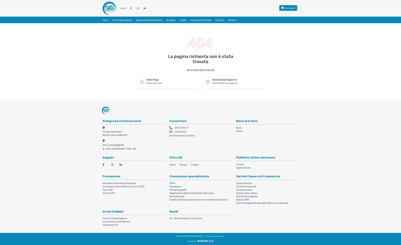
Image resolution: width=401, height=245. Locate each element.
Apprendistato (243, 168)
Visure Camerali (244, 183)
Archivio (232, 20)
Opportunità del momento (149, 20)
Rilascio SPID (242, 199)
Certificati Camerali (246, 186)
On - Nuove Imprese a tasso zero (185, 218)
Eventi (239, 131)
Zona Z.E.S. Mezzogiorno (115, 218)
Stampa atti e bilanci (247, 193)
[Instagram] (113, 165)
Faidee (183, 20)
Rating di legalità (177, 190)
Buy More (171, 20)
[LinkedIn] (122, 165)
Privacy (183, 165)
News (239, 128)
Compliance (175, 186)
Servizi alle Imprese (122, 20)
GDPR (172, 183)
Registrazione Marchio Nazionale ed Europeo (191, 193)
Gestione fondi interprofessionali (119, 183)
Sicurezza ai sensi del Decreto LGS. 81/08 (124, 186)
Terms (172, 165)
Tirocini (240, 164)
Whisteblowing (176, 196)
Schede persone (244, 190)
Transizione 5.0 (110, 225)
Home (106, 20)
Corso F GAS (109, 193)
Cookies (195, 165)
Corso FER (108, 190)
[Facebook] (105, 165)
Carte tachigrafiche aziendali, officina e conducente (262, 203)
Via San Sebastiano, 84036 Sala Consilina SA (115, 133)
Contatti (219, 20)
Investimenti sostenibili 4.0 (116, 221)
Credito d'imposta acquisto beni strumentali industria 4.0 (198, 199)
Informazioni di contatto (182, 135)
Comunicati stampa (201, 20)
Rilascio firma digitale (247, 196)
